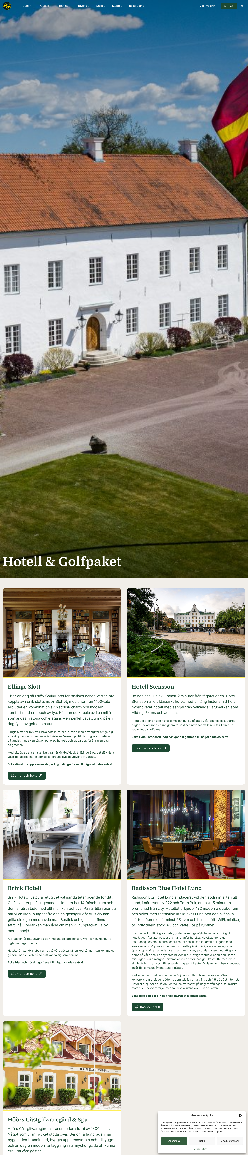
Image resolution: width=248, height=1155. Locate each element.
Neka (202, 1140)
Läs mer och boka (24, 775)
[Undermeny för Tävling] (88, 6)
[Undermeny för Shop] (104, 6)
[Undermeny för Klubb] (121, 6)
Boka (231, 5)
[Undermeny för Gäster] (51, 6)
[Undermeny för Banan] (33, 6)
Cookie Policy (200, 1149)
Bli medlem (208, 5)
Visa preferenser (230, 1140)
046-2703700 (150, 1007)
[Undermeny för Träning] (70, 6)
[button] (241, 1115)
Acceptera (174, 1140)
